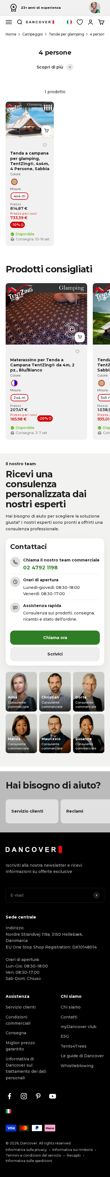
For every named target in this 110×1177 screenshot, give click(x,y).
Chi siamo (71, 1007)
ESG (65, 1036)
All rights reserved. (55, 1143)
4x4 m (19, 196)
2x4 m (19, 397)
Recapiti (74, 1155)
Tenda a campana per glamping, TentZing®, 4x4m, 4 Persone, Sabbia (29, 161)
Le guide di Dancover (82, 1055)
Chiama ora (55, 637)
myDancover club (78, 1026)
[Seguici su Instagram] (24, 1096)
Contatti (69, 1017)
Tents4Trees (74, 1046)
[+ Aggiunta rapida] (46, 130)
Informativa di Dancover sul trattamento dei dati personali (26, 1068)
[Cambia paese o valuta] (69, 22)
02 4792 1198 (40, 568)
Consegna (16, 1032)
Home (11, 34)
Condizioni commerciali (18, 1020)
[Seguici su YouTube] (52, 1096)
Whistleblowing (77, 1065)
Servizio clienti (21, 1007)
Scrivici (55, 654)
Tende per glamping (66, 34)
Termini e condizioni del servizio (33, 1155)
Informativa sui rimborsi (72, 1150)
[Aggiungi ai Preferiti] (44, 145)
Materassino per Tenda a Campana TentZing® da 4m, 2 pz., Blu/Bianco (42, 365)
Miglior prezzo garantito (20, 1046)
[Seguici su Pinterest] (38, 1096)
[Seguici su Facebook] (9, 1096)
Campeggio (32, 34)
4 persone (98, 34)
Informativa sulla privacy (26, 1150)
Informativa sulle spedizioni (29, 1161)
